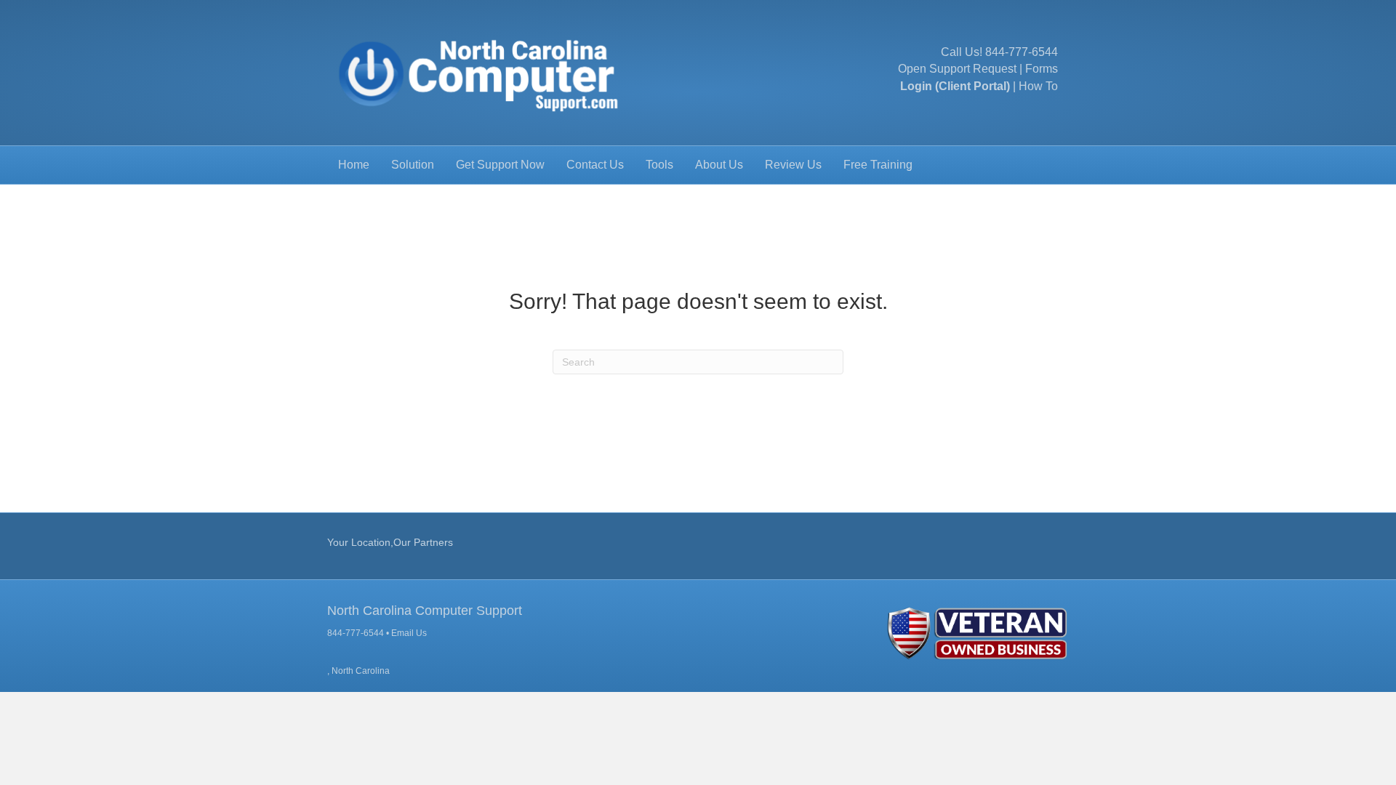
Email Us (409, 633)
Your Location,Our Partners (390, 542)
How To (1038, 86)
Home (353, 164)
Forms (1041, 69)
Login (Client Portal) (955, 86)
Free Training (877, 164)
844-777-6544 (1021, 52)
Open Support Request (957, 69)
